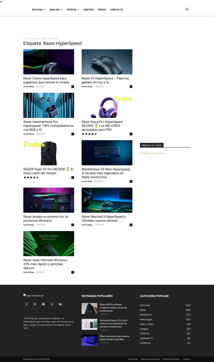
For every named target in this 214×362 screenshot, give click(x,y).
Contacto (187, 359)
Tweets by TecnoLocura (152, 153)
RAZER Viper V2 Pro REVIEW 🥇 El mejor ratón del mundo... (48, 171)
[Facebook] (26, 304)
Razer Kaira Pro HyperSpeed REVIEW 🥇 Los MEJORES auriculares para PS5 (102, 126)
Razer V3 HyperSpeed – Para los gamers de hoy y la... (105, 80)
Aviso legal (133, 359)
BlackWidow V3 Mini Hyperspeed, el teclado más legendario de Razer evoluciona (106, 173)
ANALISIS (55, 9)
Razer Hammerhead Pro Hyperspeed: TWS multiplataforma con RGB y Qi (48, 126)
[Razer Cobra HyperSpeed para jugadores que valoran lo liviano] (48, 61)
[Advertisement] (107, 27)
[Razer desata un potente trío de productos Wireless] (48, 200)
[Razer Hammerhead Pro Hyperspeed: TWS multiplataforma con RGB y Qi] (48, 105)
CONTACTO (116, 9)
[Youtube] (60, 304)
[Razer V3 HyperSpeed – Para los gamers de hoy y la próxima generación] (107, 61)
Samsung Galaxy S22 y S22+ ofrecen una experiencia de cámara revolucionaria (114, 323)
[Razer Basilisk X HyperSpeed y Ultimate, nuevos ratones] (107, 200)
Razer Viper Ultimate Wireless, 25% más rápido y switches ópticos (45, 264)
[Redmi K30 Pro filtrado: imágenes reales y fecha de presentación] (89, 308)
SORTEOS (89, 9)
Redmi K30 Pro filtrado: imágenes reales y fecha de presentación (113, 307)
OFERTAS (71, 9)
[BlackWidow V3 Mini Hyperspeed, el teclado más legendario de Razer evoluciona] (107, 152)
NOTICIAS (37, 9)
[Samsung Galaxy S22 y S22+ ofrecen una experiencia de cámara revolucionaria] (89, 324)
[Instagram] (35, 304)
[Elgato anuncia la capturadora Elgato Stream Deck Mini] (89, 340)
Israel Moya (28, 86)
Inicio (25, 38)
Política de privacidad (150, 359)
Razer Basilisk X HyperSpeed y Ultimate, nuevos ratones (104, 218)
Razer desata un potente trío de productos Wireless (45, 218)
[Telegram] (43, 304)
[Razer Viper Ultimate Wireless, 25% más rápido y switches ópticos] (48, 243)
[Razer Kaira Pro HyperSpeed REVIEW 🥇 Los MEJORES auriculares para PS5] (107, 105)
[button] (187, 9)
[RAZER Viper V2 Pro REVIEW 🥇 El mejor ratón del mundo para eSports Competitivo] (48, 152)
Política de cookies (171, 359)
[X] (52, 304)
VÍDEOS (102, 9)
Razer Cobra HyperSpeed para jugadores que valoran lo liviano (46, 80)
